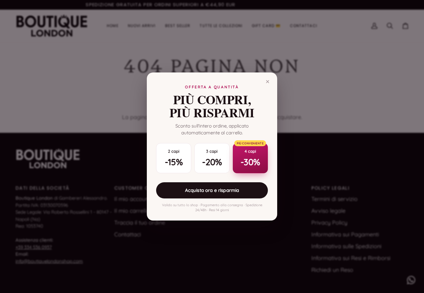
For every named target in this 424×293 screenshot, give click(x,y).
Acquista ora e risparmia (212, 190)
